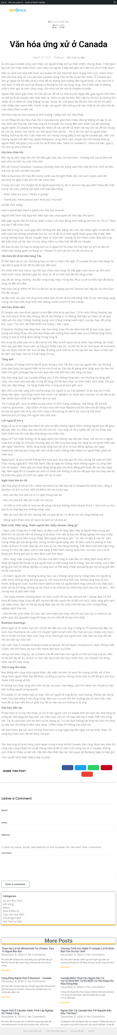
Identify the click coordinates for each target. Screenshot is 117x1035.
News (6, 907)
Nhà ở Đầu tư (11, 911)
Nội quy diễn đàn (77, 1031)
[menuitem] (115, 2)
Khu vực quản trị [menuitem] (16, 2)
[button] (67, 767)
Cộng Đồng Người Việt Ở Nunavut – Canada (26, 978)
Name (4, 810)
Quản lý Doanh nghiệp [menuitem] (35, 2)
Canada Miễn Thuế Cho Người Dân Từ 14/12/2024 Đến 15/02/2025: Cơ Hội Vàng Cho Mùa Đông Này (87, 981)
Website (5, 834)
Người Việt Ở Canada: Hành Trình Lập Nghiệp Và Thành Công (27, 1012)
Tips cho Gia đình (13, 914)
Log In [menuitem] (3, 2)
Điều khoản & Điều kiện (32, 1031)
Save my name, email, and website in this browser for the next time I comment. (53, 847)
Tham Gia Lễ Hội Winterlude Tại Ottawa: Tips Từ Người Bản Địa (27, 950)
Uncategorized (12, 918)
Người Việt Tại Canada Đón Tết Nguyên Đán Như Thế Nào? (86, 1012)
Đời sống (8, 904)
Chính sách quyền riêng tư (56, 1031)
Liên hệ (91, 1031)
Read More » (6, 970)
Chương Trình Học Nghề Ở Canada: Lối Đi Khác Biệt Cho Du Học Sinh (87, 950)
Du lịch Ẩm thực (12, 900)
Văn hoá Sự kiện (76, 57)
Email (4, 822)
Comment (6, 852)
